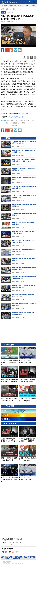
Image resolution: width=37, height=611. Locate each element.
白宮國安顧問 (12, 120)
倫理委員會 (16, 558)
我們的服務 (18, 557)
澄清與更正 (7, 558)
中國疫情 (10, 12)
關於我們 (27, 557)
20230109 (14, 126)
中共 (27, 120)
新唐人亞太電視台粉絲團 (15, 117)
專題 (3, 12)
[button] (18, 35)
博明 (21, 120)
